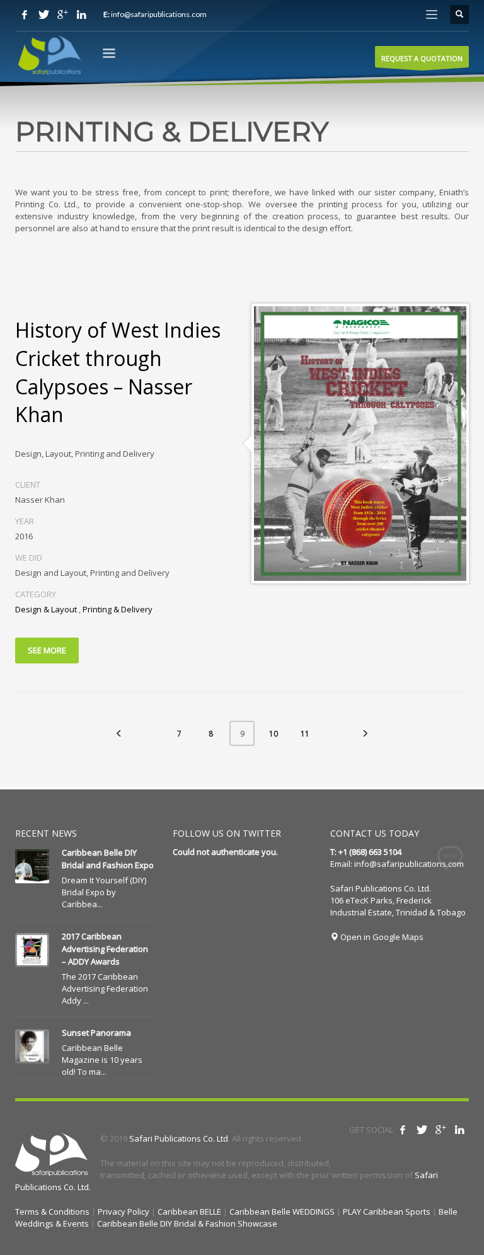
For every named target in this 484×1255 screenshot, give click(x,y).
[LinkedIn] (459, 1129)
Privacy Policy (123, 1211)
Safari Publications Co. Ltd (178, 1138)
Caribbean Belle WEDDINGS (282, 1211)
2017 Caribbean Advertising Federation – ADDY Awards (105, 949)
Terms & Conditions (52, 1211)
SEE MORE (47, 650)
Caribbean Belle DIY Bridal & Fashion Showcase (187, 1223)
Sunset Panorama (96, 1032)
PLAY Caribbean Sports (386, 1211)
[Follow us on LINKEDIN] (81, 14)
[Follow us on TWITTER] (43, 14)
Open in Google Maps (381, 937)
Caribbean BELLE (189, 1211)
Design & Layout (46, 609)
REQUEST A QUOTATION (422, 58)
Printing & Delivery (118, 609)
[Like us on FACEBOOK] (24, 14)
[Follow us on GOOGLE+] (62, 14)
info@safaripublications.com (409, 863)
